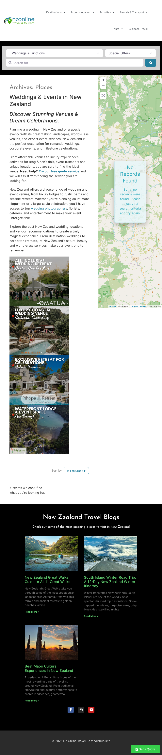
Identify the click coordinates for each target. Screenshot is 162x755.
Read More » (32, 611)
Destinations (54, 12)
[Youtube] (91, 710)
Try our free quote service (59, 171)
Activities (105, 12)
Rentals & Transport (132, 12)
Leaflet (112, 306)
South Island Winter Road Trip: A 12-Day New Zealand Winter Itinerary (110, 581)
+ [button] (103, 79)
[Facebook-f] (71, 710)
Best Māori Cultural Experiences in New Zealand (49, 668)
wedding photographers (49, 208)
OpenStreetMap (139, 306)
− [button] (103, 85)
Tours (115, 28)
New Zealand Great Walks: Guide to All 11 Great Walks (47, 579)
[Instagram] (81, 710)
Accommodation (80, 12)
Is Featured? (75, 470)
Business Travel (138, 28)
